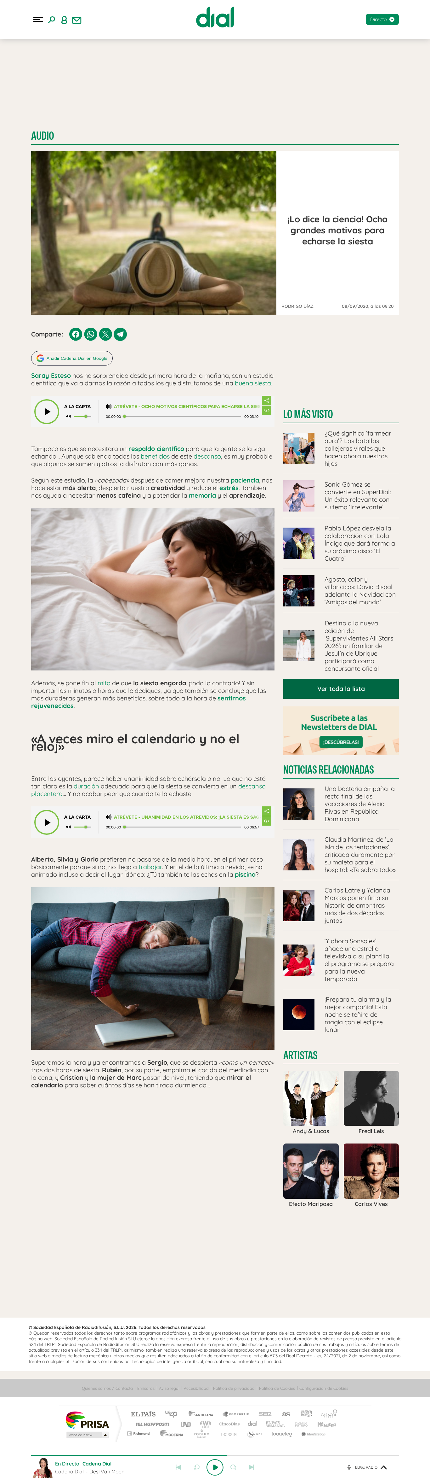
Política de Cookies (277, 1388)
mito (104, 683)
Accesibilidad (196, 1388)
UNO (186, 1424)
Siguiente (251, 1467)
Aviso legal (169, 1388)
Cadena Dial (252, 1424)
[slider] (215, 1455)
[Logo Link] (215, 17)
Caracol (327, 1415)
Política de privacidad (234, 1388)
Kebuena (321, 1424)
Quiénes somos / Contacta (107, 1388)
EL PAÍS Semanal (275, 1424)
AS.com (283, 1415)
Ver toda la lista (341, 689)
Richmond (139, 1433)
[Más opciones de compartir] (266, 400)
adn (304, 1415)
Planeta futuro (299, 1424)
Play (215, 1467)
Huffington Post (151, 1424)
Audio (42, 135)
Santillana (202, 1415)
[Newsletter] (77, 19)
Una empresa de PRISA (87, 1420)
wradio (204, 1424)
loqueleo (282, 1433)
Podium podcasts (201, 1433)
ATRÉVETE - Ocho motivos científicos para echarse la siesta (188, 407)
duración (86, 786)
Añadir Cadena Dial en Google (77, 358)
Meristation (312, 1433)
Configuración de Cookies (323, 1388)
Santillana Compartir (236, 1415)
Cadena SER (263, 1415)
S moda (254, 1433)
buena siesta (253, 383)
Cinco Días (228, 1424)
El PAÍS (143, 1415)
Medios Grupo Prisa (87, 1435)
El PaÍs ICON (228, 1433)
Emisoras (146, 1388)
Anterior (178, 1467)
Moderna (170, 1433)
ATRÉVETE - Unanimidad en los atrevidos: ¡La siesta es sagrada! (188, 817)
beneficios (155, 456)
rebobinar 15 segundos (196, 1467)
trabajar (150, 867)
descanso (207, 456)
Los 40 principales (173, 1415)
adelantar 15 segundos (233, 1467)
